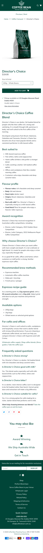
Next (25, 14)
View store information (11, 106)
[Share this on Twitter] (4, 412)
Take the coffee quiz (15, 345)
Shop (21, 480)
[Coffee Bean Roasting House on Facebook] (20, 476)
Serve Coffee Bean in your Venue (22, 487)
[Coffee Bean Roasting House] (21, 5)
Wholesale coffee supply (11, 342)
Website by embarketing (21, 534)
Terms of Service (21, 504)
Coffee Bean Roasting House (17, 532)
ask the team (17, 407)
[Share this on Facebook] (9, 412)
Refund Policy (21, 498)
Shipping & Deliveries (22, 501)
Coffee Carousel (17, 19)
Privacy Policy (21, 494)
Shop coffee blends (29, 342)
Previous (19, 14)
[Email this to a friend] (19, 412)
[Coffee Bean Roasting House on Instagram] (23, 476)
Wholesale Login (21, 491)
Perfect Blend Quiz (21, 484)
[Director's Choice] (21, 44)
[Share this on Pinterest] (14, 412)
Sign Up (34, 468)
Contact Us (21, 508)
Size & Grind (6, 79)
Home (6, 19)
